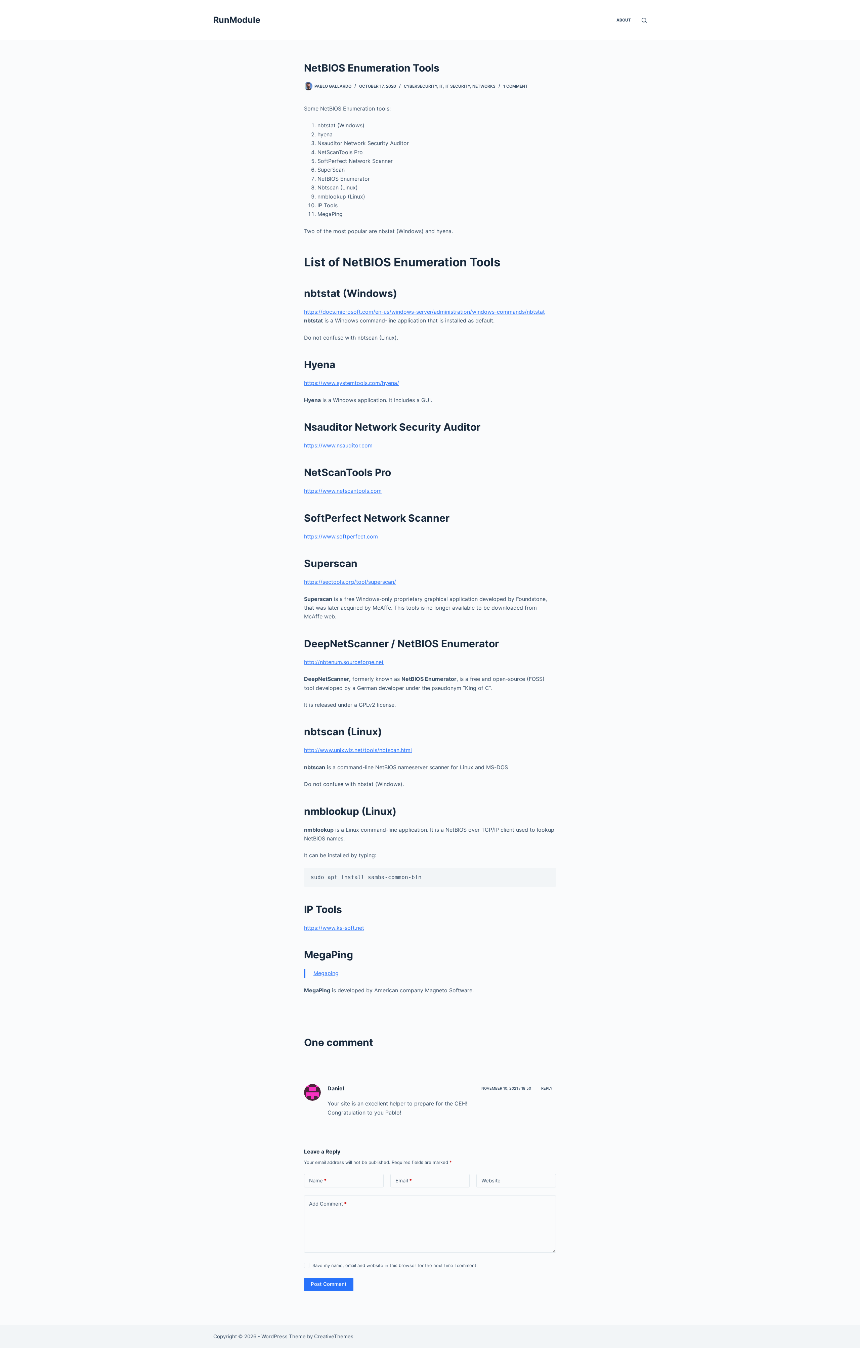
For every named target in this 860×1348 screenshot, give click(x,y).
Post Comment (329, 1284)
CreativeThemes (333, 1336)
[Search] (644, 20)
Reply (547, 1088)
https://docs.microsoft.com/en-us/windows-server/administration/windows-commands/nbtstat (424, 311)
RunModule (236, 20)
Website (491, 1180)
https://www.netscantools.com (343, 490)
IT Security (457, 86)
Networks (484, 86)
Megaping (326, 973)
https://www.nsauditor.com (338, 445)
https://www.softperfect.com (341, 536)
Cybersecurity (420, 86)
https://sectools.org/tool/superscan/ (350, 581)
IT (441, 86)
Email (403, 1180)
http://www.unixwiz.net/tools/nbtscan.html (358, 750)
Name (318, 1180)
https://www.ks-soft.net (334, 927)
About (623, 20)
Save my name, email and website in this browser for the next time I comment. (395, 1265)
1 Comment (515, 86)
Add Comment (328, 1204)
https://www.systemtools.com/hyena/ (351, 383)
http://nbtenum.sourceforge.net (344, 662)
